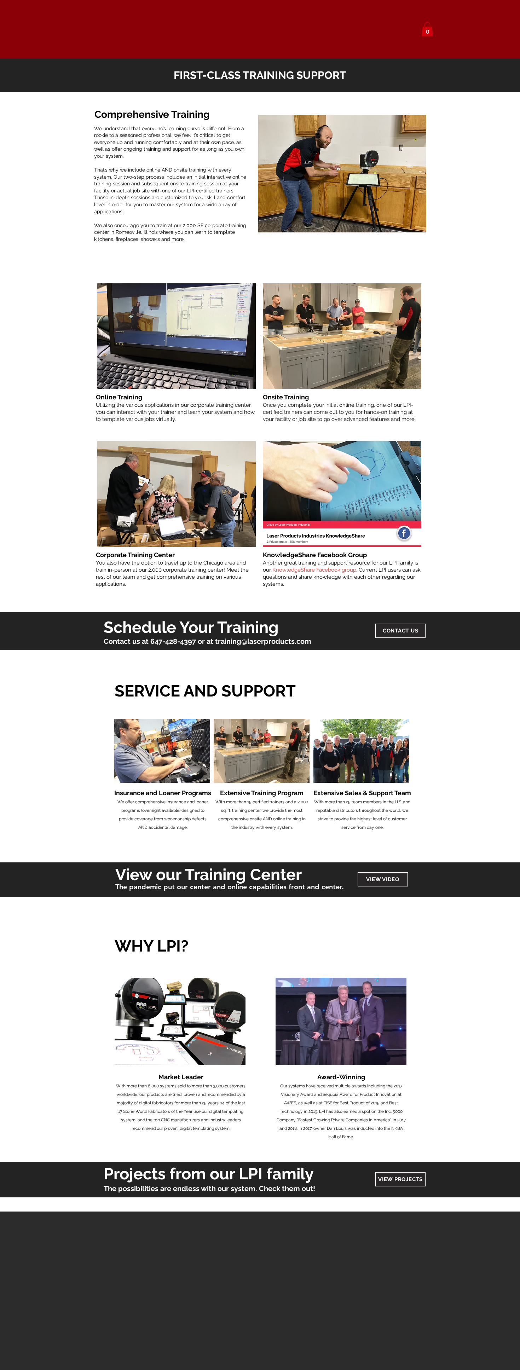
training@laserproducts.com (263, 641)
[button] (427, 29)
